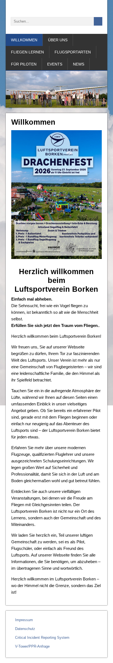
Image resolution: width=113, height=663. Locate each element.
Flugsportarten (73, 52)
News (78, 64)
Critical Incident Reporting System (42, 637)
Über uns (57, 40)
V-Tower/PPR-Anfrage (32, 646)
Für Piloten (23, 64)
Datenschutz (25, 629)
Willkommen (24, 40)
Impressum (24, 620)
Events (54, 64)
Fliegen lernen (27, 52)
